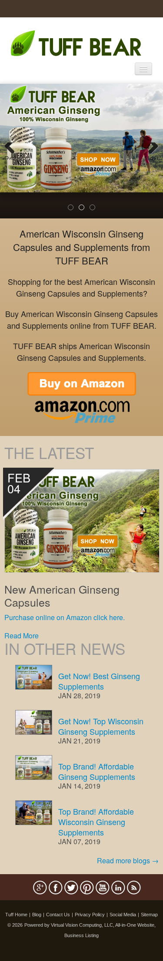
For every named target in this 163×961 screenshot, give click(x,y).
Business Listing (81, 935)
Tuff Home (16, 914)
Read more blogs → (128, 860)
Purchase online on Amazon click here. (64, 617)
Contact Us (58, 914)
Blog (36, 914)
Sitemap (149, 914)
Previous (13, 157)
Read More (21, 636)
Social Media (123, 914)
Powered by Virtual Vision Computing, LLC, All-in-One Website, (90, 925)
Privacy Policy (90, 914)
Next (151, 157)
